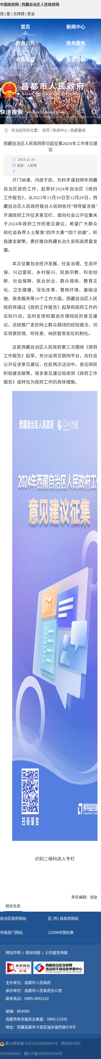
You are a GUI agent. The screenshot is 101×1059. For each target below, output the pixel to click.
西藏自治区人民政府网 (40, 5)
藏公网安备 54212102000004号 (31, 1043)
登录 (31, 14)
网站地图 (32, 953)
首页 (25, 27)
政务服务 (75, 43)
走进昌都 (75, 59)
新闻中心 (75, 27)
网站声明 (13, 953)
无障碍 (18, 14)
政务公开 (25, 43)
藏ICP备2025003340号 (43, 1054)
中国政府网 (9, 5)
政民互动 (25, 59)
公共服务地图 (56, 953)
